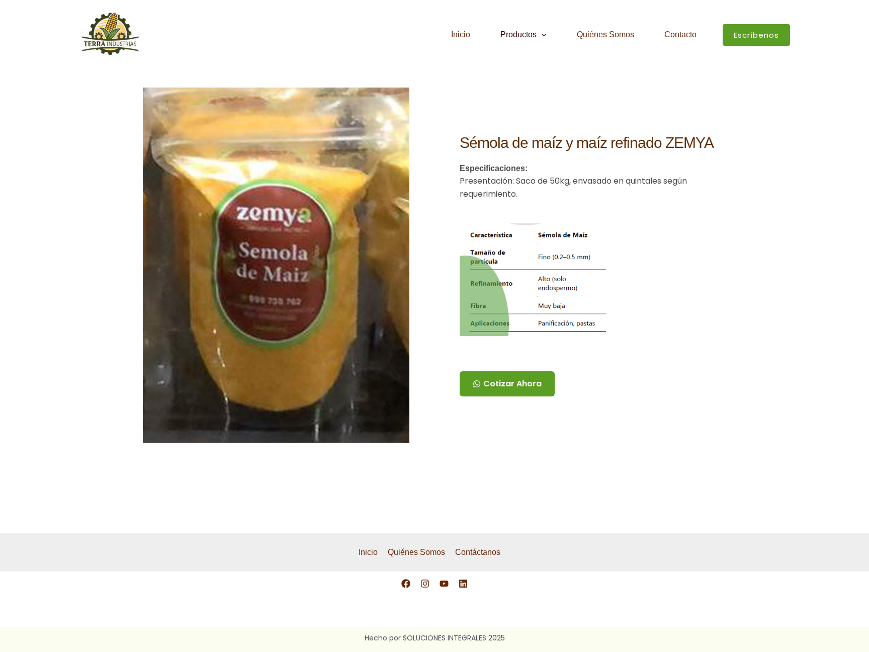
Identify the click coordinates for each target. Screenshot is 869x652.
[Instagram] (424, 583)
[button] (542, 35)
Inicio (460, 34)
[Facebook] (405, 583)
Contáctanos (477, 552)
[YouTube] (444, 583)
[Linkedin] (463, 583)
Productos (518, 34)
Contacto (680, 34)
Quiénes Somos (605, 34)
